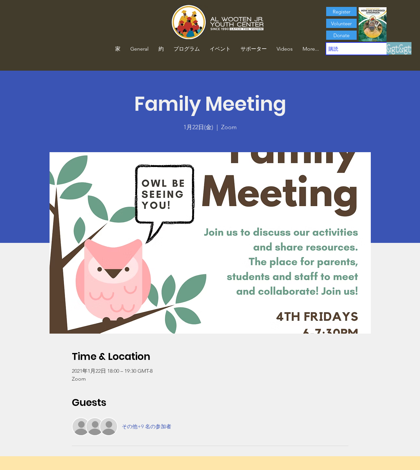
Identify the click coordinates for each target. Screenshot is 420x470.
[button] (161, 49)
